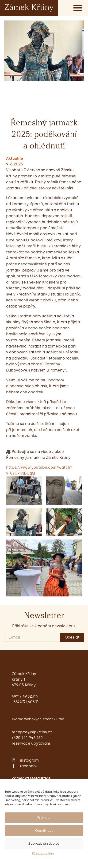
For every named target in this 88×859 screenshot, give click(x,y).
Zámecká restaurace (31, 778)
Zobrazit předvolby (44, 844)
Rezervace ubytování (31, 743)
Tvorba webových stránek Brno (38, 719)
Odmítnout (44, 831)
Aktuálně (14, 158)
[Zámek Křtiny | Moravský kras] (29, 7)
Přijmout (44, 818)
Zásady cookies (43, 853)
